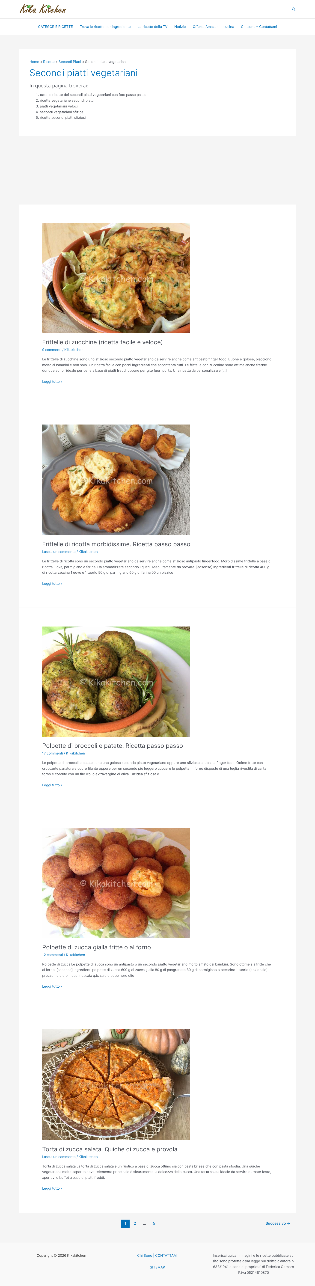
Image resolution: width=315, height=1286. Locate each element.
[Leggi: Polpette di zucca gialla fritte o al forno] (116, 883)
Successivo (278, 1223)
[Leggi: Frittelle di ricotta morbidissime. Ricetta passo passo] (116, 479)
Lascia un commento (59, 551)
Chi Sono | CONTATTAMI (157, 1255)
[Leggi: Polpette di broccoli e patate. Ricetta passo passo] (116, 681)
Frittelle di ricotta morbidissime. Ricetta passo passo (116, 544)
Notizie (180, 26)
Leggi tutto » (52, 381)
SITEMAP (157, 1267)
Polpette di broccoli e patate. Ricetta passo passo (112, 745)
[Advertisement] (157, 170)
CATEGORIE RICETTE (55, 26)
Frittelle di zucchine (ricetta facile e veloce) (102, 342)
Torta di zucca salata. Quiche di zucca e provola (110, 1149)
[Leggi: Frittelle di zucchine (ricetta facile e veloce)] (116, 278)
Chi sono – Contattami (259, 26)
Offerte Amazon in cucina (213, 26)
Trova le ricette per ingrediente (105, 26)
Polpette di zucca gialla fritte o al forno (96, 947)
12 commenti (52, 955)
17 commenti (52, 753)
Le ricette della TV (152, 26)
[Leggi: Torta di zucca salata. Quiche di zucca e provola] (116, 1084)
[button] (294, 9)
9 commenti (51, 349)
